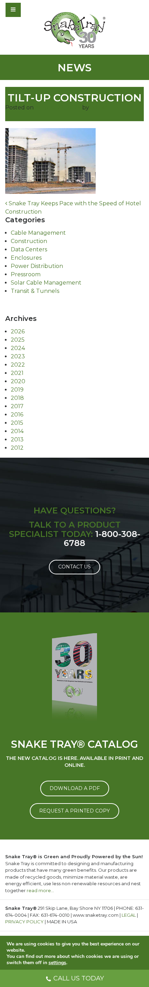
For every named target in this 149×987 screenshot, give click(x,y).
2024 (18, 348)
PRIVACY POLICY (24, 921)
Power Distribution (37, 266)
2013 (17, 439)
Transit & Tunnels (35, 291)
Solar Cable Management (46, 282)
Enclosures (26, 257)
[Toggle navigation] (32, 10)
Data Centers (29, 249)
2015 (17, 423)
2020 (18, 381)
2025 (18, 340)
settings (57, 963)
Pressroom (26, 274)
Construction (29, 241)
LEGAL (129, 915)
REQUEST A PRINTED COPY (74, 811)
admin (99, 107)
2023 (18, 356)
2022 (18, 364)
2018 (17, 398)
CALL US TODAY (78, 978)
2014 (17, 431)
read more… (40, 890)
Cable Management (38, 233)
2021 (17, 373)
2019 (17, 389)
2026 (18, 331)
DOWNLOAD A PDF (75, 788)
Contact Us (74, 567)
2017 (17, 406)
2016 (17, 414)
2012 (17, 448)
